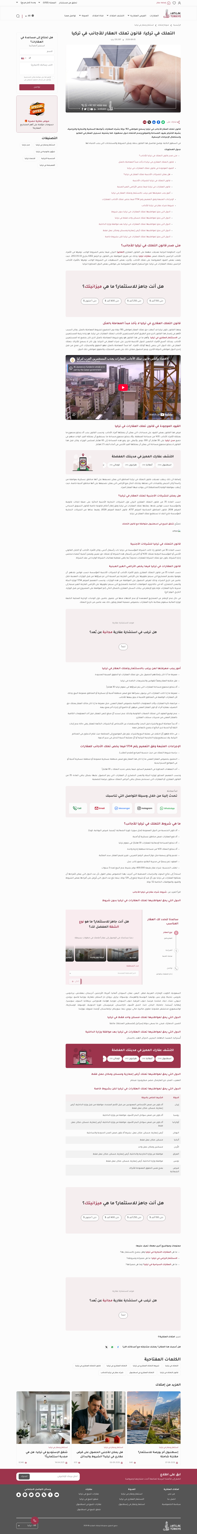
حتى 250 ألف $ (134, 301)
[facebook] (50, 1494)
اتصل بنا (171, 1499)
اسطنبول (164, 465)
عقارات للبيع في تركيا (89, 1494)
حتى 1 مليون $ (89, 301)
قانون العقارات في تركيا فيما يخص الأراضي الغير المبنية (143, 187)
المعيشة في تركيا (47, 165)
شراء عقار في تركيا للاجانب (112, 1373)
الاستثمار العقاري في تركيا (163, 338)
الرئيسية (177, 25)
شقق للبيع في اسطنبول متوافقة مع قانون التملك (148, 524)
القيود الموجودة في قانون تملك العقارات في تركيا (150, 168)
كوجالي (115, 465)
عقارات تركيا (145, 256)
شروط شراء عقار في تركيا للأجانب (157, 206)
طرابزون (131, 465)
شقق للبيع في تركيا (88, 1499)
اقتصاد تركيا (30, 159)
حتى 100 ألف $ (156, 301)
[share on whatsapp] (163, 122)
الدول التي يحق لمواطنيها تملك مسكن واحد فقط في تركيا (142, 218)
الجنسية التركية (48, 159)
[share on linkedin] (154, 122)
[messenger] (25, 1494)
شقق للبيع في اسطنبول (89, 1510)
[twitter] (44, 1494)
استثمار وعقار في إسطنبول (132, 1504)
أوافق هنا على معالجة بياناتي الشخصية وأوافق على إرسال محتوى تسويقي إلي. (37, 78)
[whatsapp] (31, 1494)
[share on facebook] (158, 122)
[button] (23, 58)
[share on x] (149, 122)
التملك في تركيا (171, 1366)
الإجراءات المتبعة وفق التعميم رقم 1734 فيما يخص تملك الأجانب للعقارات (138, 199)
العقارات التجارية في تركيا (158, 1252)
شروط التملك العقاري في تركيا (146, 1366)
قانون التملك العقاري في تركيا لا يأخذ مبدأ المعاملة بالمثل (146, 162)
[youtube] (56, 1494)
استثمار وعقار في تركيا (144, 25)
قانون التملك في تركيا (169, 1373)
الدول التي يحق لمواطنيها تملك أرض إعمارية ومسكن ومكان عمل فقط (136, 231)
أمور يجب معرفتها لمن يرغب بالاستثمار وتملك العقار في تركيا (140, 193)
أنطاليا (147, 465)
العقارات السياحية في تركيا (157, 1265)
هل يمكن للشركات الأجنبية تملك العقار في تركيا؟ (147, 175)
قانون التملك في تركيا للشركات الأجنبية (151, 181)
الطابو (121, 252)
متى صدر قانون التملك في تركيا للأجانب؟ (158, 156)
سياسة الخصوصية (171, 1504)
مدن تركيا (170, 441)
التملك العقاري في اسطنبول (141, 1373)
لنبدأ (123, 647)
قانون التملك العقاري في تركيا (88, 1366)
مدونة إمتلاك (163, 25)
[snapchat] (18, 1494)
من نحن (171, 1494)
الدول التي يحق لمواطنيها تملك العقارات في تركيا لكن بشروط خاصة (137, 237)
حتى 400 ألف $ (112, 301)
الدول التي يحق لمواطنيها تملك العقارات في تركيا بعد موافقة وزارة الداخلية (134, 224)
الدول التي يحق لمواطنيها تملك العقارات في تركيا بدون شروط (140, 212)
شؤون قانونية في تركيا (45, 152)
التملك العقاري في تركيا (117, 1366)
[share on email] (144, 122)
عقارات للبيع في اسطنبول (88, 1504)
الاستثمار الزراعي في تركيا (164, 1258)
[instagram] (37, 1494)
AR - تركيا (31, 1526)
